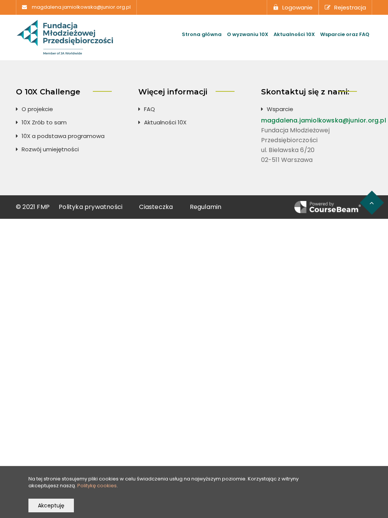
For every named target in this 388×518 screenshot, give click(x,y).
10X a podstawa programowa (63, 136)
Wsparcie (280, 109)
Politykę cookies (97, 485)
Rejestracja (350, 7)
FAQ (149, 109)
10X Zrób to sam (44, 122)
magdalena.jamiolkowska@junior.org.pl (81, 7)
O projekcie (37, 109)
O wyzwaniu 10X (247, 34)
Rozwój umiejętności (50, 149)
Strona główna (202, 34)
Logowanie (297, 7)
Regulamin (206, 206)
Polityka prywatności (90, 206)
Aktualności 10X (294, 34)
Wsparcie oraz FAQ (344, 34)
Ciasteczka (156, 206)
